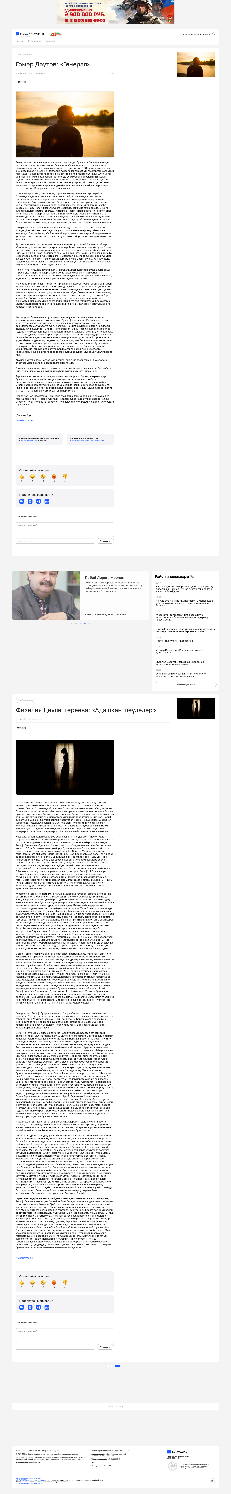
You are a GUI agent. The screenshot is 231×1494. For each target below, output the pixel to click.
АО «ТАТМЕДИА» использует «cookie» (31, 1480)
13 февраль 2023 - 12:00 (24, 719)
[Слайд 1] (71, 623)
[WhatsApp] (47, 501)
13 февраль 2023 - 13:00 (24, 73)
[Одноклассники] (30, 501)
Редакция (50, 41)
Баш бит (20, 41)
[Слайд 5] (89, 623)
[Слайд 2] (76, 623)
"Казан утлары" (25, 420)
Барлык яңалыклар (186, 684)
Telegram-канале (29, 440)
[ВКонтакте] (21, 501)
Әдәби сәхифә (25, 54)
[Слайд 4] (85, 623)
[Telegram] (38, 501)
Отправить (105, 541)
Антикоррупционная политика (28, 1478)
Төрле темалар (115, 1406)
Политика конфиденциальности (29, 1483)
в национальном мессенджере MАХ (87, 440)
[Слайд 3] (80, 623)
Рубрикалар (34, 41)
